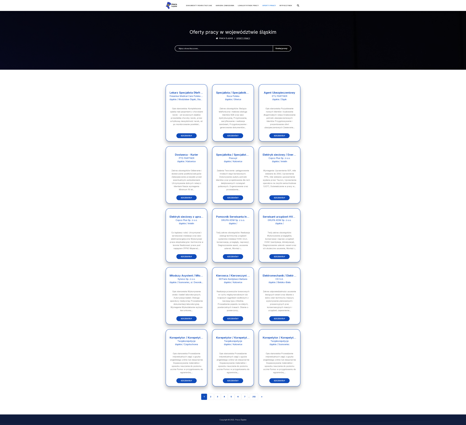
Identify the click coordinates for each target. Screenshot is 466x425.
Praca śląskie (226, 38)
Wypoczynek (285, 5)
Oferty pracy (269, 5)
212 (254, 397)
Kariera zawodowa (225, 5)
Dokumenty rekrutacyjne (199, 5)
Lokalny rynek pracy (248, 5)
